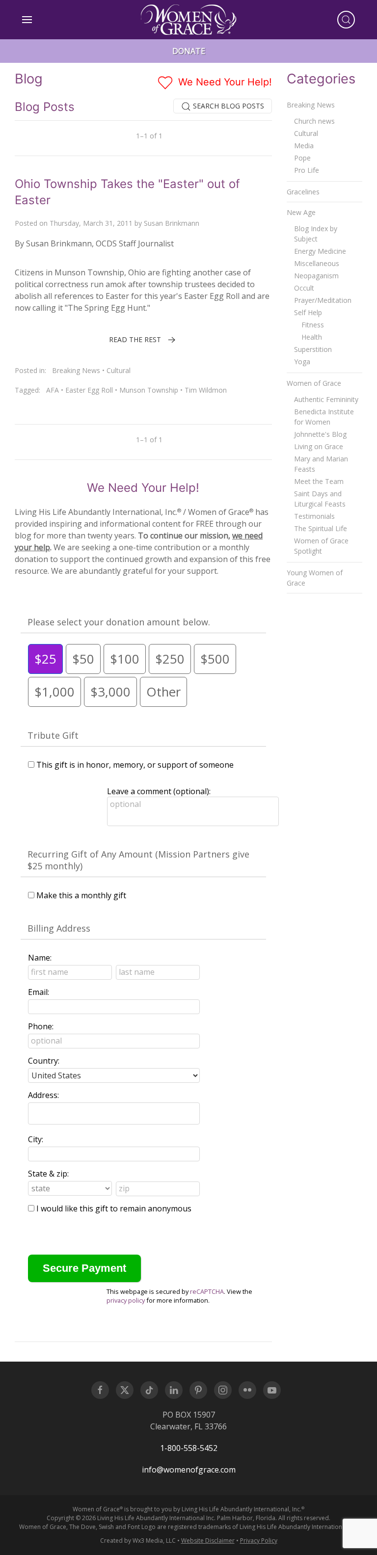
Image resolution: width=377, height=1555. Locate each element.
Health (311, 337)
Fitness (312, 324)
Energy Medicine (320, 251)
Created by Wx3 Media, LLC (138, 1540)
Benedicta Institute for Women (324, 417)
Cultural (119, 370)
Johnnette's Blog (320, 434)
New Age (301, 212)
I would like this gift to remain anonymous (113, 1208)
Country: (43, 1060)
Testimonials (314, 516)
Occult (304, 288)
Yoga (302, 361)
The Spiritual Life (320, 528)
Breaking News (76, 370)
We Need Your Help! (223, 82)
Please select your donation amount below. (118, 622)
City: (35, 1139)
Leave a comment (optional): (159, 791)
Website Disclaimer (208, 1540)
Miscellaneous (316, 263)
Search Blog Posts (227, 105)
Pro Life (306, 170)
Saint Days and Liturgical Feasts (320, 499)
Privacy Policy (258, 1540)
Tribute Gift (53, 735)
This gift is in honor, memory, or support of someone (135, 764)
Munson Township (148, 390)
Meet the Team (319, 481)
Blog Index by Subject (315, 233)
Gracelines (303, 191)
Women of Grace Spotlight (321, 546)
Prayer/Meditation (322, 300)
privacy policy (126, 1300)
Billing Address (58, 928)
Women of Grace (314, 383)
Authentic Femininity (326, 399)
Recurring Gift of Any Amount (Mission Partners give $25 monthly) (138, 860)
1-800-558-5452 (188, 1448)
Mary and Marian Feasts (321, 464)
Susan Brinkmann (171, 223)
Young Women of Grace (315, 578)
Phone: (41, 1026)
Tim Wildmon (206, 390)
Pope (302, 157)
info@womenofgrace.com (189, 1469)
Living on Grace (318, 446)
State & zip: (48, 1173)
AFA (52, 390)
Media (304, 145)
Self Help (308, 312)
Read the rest (135, 339)
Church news (314, 121)
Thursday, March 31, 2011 (91, 223)
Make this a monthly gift (81, 895)
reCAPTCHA (207, 1291)
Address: (43, 1095)
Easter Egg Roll (89, 390)
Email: (38, 992)
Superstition (313, 349)
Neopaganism (316, 275)
